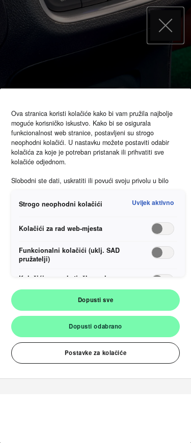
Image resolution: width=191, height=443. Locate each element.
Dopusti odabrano (95, 326)
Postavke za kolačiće (95, 352)
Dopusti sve (95, 300)
